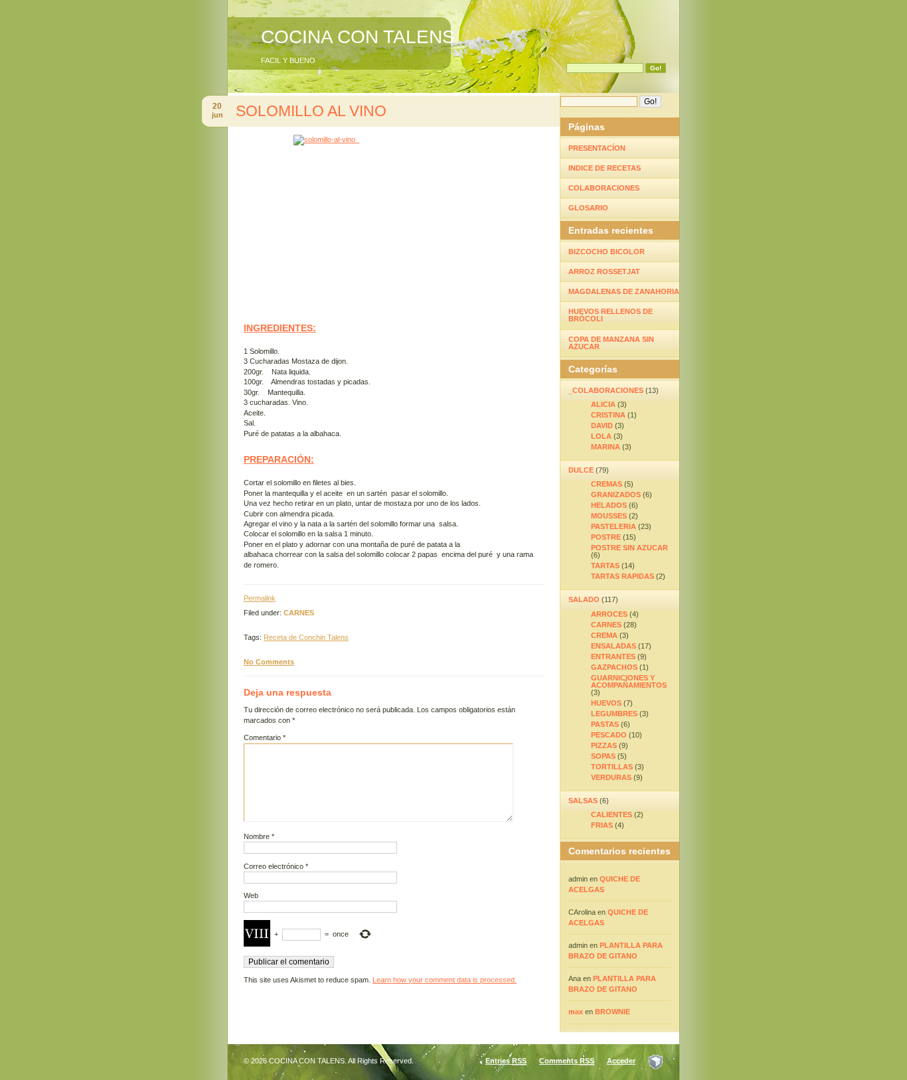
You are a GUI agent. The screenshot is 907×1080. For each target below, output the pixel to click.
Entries (506, 1061)
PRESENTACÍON (596, 148)
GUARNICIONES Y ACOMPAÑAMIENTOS (629, 681)
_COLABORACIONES (605, 390)
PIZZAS (604, 745)
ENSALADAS (613, 646)
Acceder (621, 1061)
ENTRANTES (613, 656)
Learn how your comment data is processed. (444, 980)
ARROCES (609, 614)
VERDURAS (611, 777)
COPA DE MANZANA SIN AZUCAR (611, 342)
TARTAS (605, 566)
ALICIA (603, 404)
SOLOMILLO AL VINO (311, 110)
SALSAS (583, 801)
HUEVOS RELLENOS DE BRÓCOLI (610, 315)
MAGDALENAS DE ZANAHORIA (623, 291)
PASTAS (605, 724)
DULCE (581, 470)
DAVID (602, 425)
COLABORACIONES (603, 188)
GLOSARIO (588, 208)
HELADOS (609, 505)
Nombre (259, 836)
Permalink (260, 598)
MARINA (605, 447)
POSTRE (606, 537)
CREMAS (606, 484)
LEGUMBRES (614, 714)
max (575, 1012)
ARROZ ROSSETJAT (604, 271)
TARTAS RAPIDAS (622, 576)
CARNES (299, 613)
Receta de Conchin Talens (306, 637)
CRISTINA (608, 415)
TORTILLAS (612, 767)
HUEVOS (606, 703)
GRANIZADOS (616, 495)
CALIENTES (611, 814)
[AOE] (655, 1061)
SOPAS (603, 756)
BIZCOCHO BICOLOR (606, 252)
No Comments (269, 662)
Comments (566, 1061)
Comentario (265, 737)
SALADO (584, 599)
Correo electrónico (276, 866)
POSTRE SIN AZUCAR (629, 548)
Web (251, 895)
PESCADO (609, 735)
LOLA (601, 436)
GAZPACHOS (614, 667)
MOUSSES (609, 516)
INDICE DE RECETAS (604, 168)
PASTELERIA (613, 526)
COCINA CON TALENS (358, 37)
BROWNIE (612, 1012)
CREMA (604, 635)
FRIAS (602, 825)
